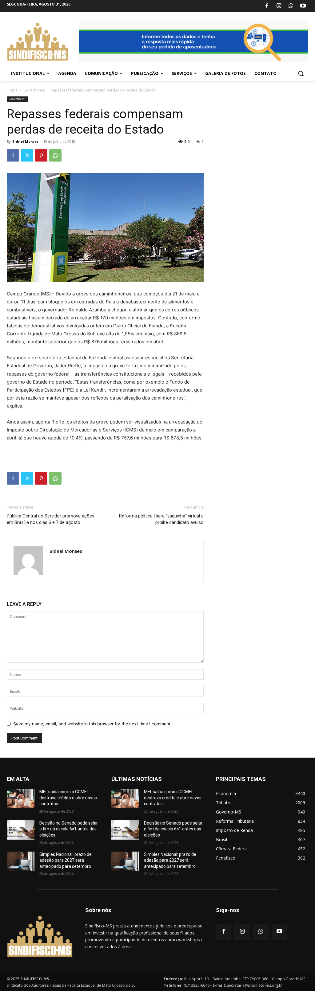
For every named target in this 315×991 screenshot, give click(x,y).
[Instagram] (278, 6)
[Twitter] (27, 155)
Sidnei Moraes (25, 141)
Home (12, 90)
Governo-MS (34, 90)
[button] (300, 73)
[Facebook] (266, 6)
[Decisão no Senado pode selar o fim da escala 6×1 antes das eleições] (20, 830)
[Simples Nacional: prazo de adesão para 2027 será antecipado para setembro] (20, 861)
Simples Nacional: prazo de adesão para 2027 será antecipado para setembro (65, 860)
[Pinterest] (41, 155)
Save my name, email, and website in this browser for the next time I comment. (92, 723)
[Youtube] (303, 6)
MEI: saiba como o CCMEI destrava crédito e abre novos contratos (68, 797)
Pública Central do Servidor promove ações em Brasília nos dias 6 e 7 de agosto (50, 519)
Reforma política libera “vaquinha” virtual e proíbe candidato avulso (161, 519)
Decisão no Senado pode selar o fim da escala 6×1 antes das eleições (68, 829)
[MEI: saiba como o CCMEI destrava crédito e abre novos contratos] (20, 798)
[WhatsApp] (291, 6)
